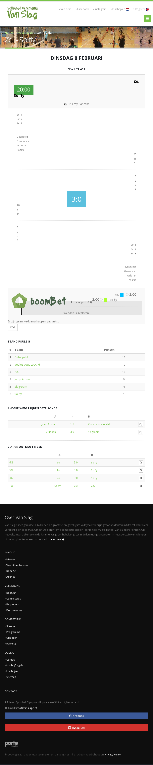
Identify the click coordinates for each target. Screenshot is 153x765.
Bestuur (11, 593)
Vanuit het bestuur (17, 565)
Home (9, 32)
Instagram (100, 9)
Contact (10, 659)
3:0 (72, 432)
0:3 (76, 486)
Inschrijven (119, 9)
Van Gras (66, 9)
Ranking (11, 643)
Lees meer (56, 539)
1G (11, 486)
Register (140, 9)
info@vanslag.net (26, 708)
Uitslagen (12, 637)
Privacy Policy (113, 754)
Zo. (17, 372)
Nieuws (10, 559)
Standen (11, 626)
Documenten (14, 610)
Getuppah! (21, 357)
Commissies (13, 598)
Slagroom (21, 386)
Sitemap (11, 677)
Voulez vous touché (27, 364)
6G (11, 462)
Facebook (83, 9)
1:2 (72, 424)
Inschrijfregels (14, 665)
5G (11, 470)
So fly (18, 394)
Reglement (12, 604)
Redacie (11, 571)
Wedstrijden (25, 32)
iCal (12, 327)
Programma (13, 632)
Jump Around (23, 379)
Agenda (11, 576)
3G (11, 478)
